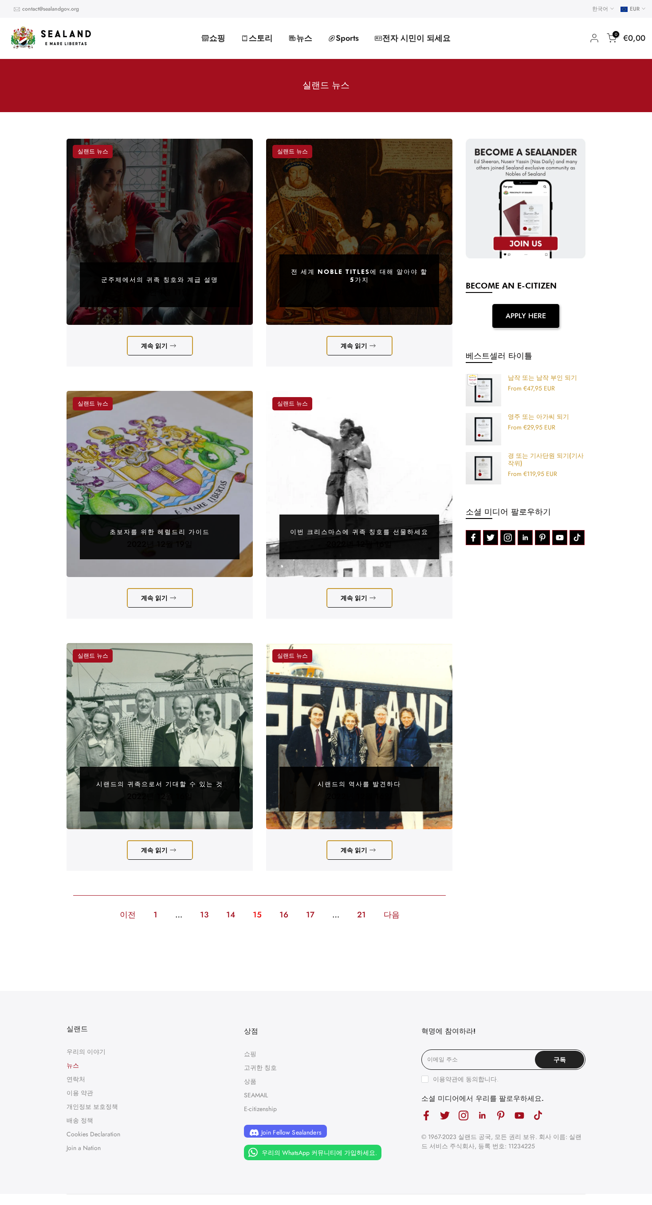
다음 (392, 914)
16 (283, 914)
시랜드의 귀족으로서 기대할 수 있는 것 (159, 784)
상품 (250, 1081)
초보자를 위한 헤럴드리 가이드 (160, 531)
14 (230, 914)
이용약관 (445, 1079)
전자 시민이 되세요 (416, 38)
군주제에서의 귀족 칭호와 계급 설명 (159, 279)
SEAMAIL (256, 1095)
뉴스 (304, 38)
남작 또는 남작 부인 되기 (542, 378)
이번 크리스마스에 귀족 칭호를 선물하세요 (359, 531)
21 (361, 914)
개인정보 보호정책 (92, 1106)
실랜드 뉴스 (93, 151)
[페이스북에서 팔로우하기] (473, 537)
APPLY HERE (526, 316)
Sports (347, 38)
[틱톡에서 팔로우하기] (577, 537)
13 (204, 914)
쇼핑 (217, 38)
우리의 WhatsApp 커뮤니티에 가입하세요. (318, 1152)
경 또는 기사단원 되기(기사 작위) (546, 460)
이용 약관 (80, 1092)
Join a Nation (84, 1147)
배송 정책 (80, 1120)
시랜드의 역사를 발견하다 (359, 784)
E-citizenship (260, 1108)
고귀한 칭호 (260, 1067)
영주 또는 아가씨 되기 (538, 417)
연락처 (76, 1079)
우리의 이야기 (86, 1051)
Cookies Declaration (93, 1134)
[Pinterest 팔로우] (542, 537)
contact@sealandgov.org (50, 9)
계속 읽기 (154, 345)
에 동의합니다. (466, 1079)
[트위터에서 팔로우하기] (490, 537)
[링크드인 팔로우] (525, 537)
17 (310, 914)
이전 (128, 914)
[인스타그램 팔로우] (507, 537)
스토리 (261, 38)
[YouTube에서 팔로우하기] (559, 537)
